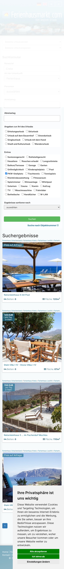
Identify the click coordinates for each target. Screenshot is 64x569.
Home (5, 552)
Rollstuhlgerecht (37, 157)
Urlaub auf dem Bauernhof (20, 135)
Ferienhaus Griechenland (12, 241)
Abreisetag (9, 113)
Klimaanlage (30, 182)
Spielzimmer (13, 182)
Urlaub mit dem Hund (35, 140)
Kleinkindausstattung (18, 178)
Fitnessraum (39, 178)
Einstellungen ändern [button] (38, 561)
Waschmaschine (23, 190)
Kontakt (6, 555)
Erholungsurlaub (15, 131)
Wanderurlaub (41, 144)
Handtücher (30, 194)
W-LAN (44, 194)
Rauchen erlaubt (29, 161)
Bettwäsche (13, 194)
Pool (51, 169)
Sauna (24, 186)
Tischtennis (33, 173)
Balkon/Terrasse (15, 165)
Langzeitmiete (49, 161)
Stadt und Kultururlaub (18, 144)
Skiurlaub (33, 131)
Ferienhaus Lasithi (45, 241)
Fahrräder (41, 190)
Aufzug (46, 186)
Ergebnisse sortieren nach (17, 202)
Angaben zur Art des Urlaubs (18, 126)
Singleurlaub (13, 140)
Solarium (12, 186)
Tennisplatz (50, 173)
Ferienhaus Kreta (30, 241)
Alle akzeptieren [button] (38, 551)
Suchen (32, 219)
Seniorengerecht (15, 157)
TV (9, 190)
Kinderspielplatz (36, 169)
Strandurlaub (44, 135)
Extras (7, 152)
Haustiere (12, 161)
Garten (43, 165)
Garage (32, 165)
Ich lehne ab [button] (38, 556)
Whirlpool (46, 182)
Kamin (35, 186)
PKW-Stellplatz (15, 173)
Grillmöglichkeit (15, 169)
